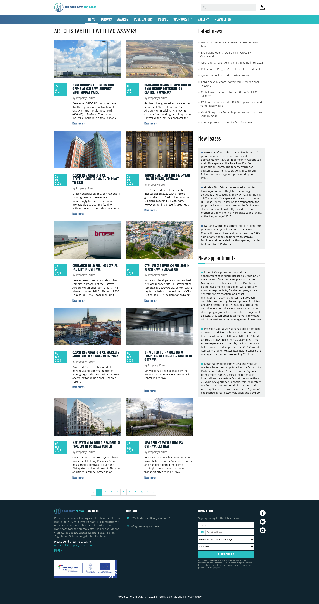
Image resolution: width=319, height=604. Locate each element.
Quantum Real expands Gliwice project (225, 75)
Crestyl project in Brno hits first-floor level (227, 122)
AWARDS (122, 19)
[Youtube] (263, 530)
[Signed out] (262, 9)
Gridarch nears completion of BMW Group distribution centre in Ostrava (167, 89)
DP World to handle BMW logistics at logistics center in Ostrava (168, 356)
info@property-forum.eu (145, 526)
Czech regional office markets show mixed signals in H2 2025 (95, 354)
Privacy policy (193, 596)
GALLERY (203, 19)
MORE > (58, 550)
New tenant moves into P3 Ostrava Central (163, 444)
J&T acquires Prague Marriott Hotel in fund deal (230, 69)
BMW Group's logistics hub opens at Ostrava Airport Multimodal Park (93, 89)
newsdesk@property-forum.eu (73, 545)
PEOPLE (163, 19)
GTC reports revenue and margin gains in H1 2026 (232, 62)
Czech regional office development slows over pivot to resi (95, 179)
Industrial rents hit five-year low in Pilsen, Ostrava (167, 177)
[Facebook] (263, 513)
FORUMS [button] (106, 19)
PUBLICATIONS (143, 19)
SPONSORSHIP (182, 19)
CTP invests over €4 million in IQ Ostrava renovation (166, 267)
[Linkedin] (263, 522)
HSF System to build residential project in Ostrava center (96, 444)
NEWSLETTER (223, 19)
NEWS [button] (91, 19)
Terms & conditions (170, 596)
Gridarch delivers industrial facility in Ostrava (95, 267)
